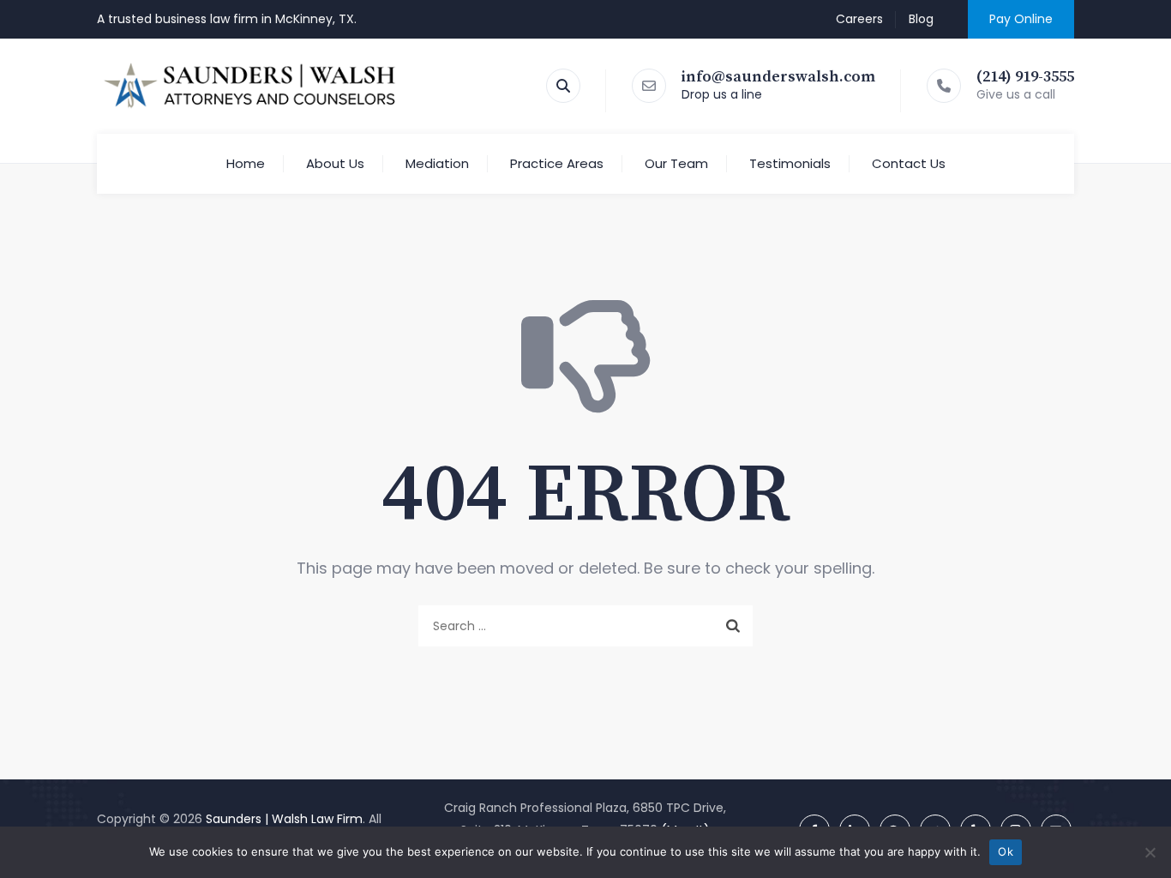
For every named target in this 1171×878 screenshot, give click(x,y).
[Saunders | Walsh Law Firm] (250, 86)
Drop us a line (722, 94)
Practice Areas (557, 163)
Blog (921, 18)
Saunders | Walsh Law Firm (284, 818)
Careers (859, 18)
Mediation (437, 163)
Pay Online (1021, 18)
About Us (335, 163)
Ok (1005, 851)
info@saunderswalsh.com (778, 77)
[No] (1149, 852)
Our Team (676, 163)
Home (245, 163)
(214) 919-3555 (1025, 77)
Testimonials (790, 163)
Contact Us (909, 163)
